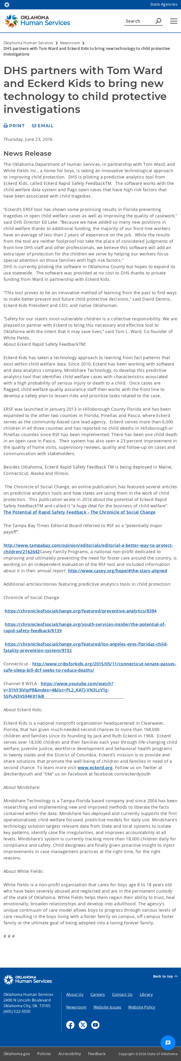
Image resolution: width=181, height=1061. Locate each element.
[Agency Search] (158, 21)
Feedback (97, 1053)
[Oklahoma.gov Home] (7, 4)
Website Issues (107, 1007)
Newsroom (76, 1007)
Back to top (163, 976)
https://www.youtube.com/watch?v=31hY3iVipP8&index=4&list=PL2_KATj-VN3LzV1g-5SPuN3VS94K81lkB (58, 690)
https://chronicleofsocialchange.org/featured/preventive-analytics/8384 (80, 611)
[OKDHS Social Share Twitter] (83, 1025)
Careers (97, 994)
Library (146, 994)
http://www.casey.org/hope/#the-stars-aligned (117, 570)
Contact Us (122, 994)
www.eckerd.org (95, 767)
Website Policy (141, 1007)
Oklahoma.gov (17, 1053)
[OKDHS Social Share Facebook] (70, 1025)
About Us (74, 994)
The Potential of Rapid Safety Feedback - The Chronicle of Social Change (80, 512)
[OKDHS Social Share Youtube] (95, 1025)
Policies (44, 1053)
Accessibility (69, 1053)
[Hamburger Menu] (173, 21)
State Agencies (163, 4)
